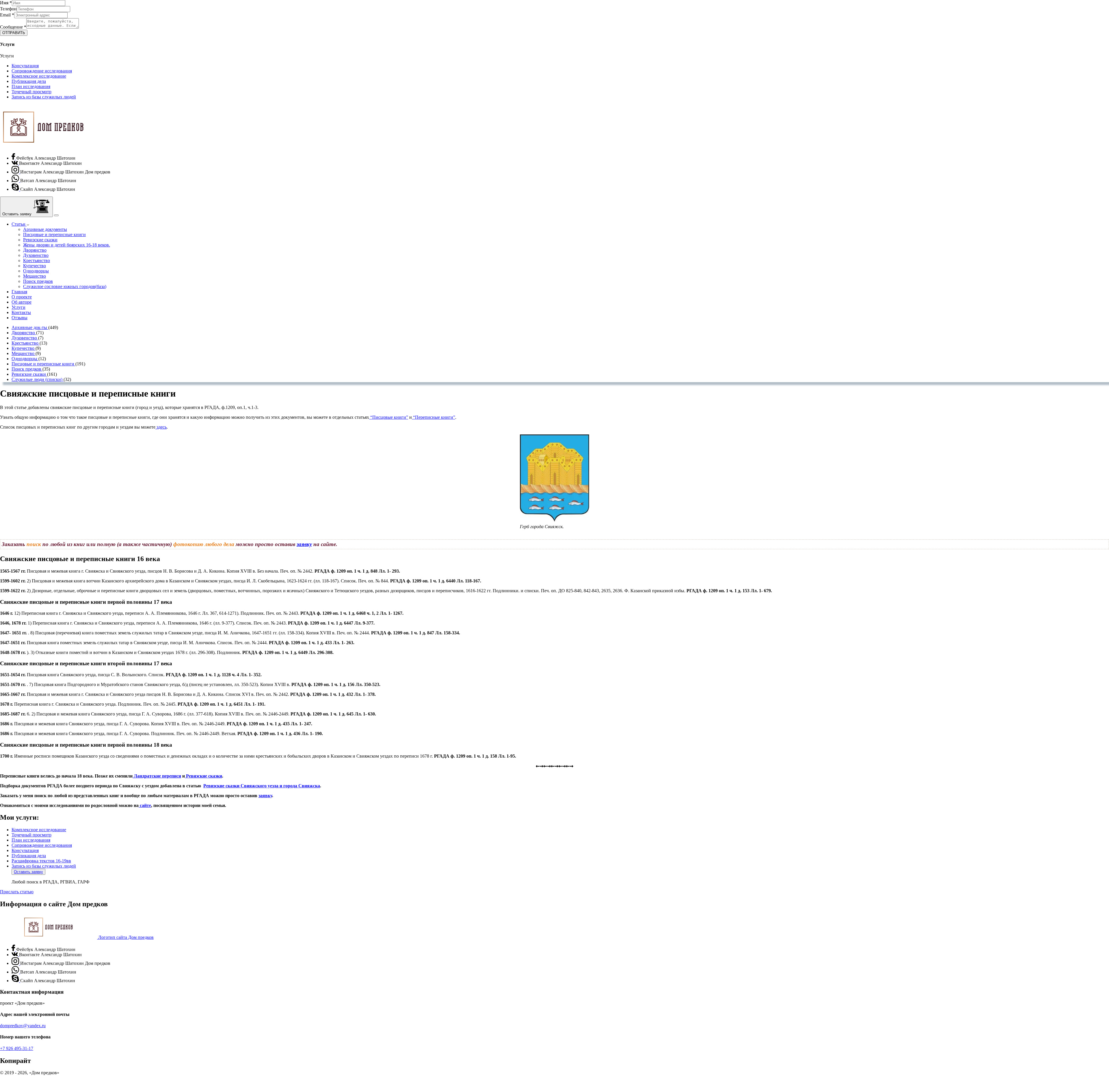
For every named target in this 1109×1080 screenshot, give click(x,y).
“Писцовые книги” (388, 417)
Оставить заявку (28, 872)
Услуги (18, 307)
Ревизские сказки (40, 239)
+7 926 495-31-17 (16, 1048)
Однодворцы (36, 270)
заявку (304, 544)
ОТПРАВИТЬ (13, 33)
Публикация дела (29, 81)
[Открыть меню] (56, 215)
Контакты (21, 312)
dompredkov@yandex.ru (23, 1025)
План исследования (31, 86)
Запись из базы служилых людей (44, 96)
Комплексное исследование (39, 76)
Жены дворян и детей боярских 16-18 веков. (66, 244)
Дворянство (34, 250)
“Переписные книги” (433, 417)
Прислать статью (17, 891)
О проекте (22, 296)
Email (7, 14)
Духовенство (36, 255)
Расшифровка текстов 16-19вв (41, 860)
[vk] (15, 163)
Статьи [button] (19, 224)
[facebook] (14, 158)
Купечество (34, 265)
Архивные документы (45, 229)
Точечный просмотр (31, 91)
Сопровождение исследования (42, 70)
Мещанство (34, 276)
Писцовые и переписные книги (54, 234)
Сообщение (13, 27)
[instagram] (16, 171)
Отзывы (19, 317)
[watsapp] (16, 180)
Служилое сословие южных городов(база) (64, 286)
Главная (19, 291)
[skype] (16, 189)
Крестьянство (36, 260)
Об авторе (21, 302)
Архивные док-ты (30, 327)
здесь (161, 427)
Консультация (25, 65)
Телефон (8, 8)
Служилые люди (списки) (38, 379)
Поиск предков (38, 281)
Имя (6, 2)
